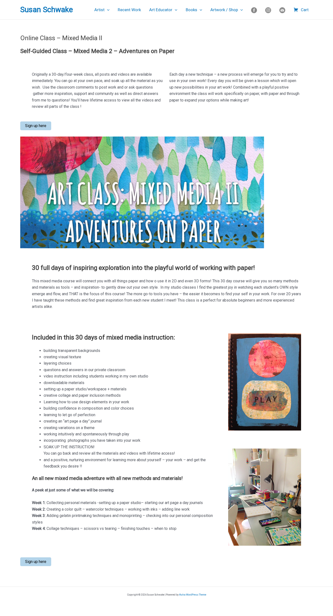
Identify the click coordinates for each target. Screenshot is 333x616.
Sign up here (35, 125)
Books (191, 9)
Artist (99, 9)
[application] (107, 9)
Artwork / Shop (224, 9)
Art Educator (160, 9)
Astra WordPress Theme (192, 594)
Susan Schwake (46, 9)
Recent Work (129, 9)
